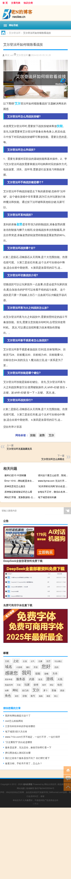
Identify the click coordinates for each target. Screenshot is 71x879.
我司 (26, 672)
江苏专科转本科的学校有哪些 (20, 726)
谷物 (24, 695)
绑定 (51, 684)
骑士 (56, 696)
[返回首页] (67, 770)
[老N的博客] (35, 13)
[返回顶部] (67, 786)
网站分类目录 (50, 784)
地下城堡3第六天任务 (16, 731)
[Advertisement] (35, 843)
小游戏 (19, 667)
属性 (28, 667)
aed (11, 55)
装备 (54, 690)
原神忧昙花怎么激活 (14, 486)
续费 (7, 690)
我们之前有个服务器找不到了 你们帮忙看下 (27, 758)
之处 (16, 661)
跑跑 (41, 696)
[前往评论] (67, 778)
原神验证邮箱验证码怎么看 (18, 491)
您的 (56, 667)
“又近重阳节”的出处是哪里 (18, 742)
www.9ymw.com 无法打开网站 (53, 480)
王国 (18, 684)
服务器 (20, 679)
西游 (62, 690)
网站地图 (21, 788)
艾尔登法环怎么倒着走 (52, 459)
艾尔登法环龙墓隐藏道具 (19, 448)
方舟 (55, 673)
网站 (15, 690)
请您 (16, 696)
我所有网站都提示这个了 (18, 715)
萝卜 (45, 690)
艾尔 (18, 103)
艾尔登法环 (14, 32)
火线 (59, 679)
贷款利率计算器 (12, 427)
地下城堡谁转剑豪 (47, 497)
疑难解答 (30, 788)
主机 (7, 661)
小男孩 (35, 803)
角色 (8, 695)
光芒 (48, 661)
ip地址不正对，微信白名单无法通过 (54, 491)
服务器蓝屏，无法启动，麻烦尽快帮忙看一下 (28, 747)
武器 (31, 679)
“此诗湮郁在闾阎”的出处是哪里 (54, 486)
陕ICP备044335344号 (44, 788)
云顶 (25, 661)
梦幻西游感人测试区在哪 (18, 752)
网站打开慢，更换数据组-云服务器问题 (20, 497)
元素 (40, 661)
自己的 (25, 690)
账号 (33, 695)
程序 (44, 684)
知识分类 (28, 2)
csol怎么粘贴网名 (14, 720)
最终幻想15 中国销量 (15, 475)
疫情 (36, 684)
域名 (8, 666)
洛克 (40, 679)
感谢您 (11, 672)
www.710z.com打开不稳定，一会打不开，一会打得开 (32, 736)
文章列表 (15, 2)
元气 (32, 661)
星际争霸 (8, 679)
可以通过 (58, 661)
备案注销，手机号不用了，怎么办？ (23, 763)
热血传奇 (9, 684)
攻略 (46, 673)
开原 (36, 667)
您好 (46, 666)
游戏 (49, 678)
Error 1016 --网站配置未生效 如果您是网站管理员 (20, 480)
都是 (48, 696)
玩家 (27, 684)
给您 (59, 684)
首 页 (5, 2)
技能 (60, 126)
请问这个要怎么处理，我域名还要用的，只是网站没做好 (54, 475)
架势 (19, 224)
